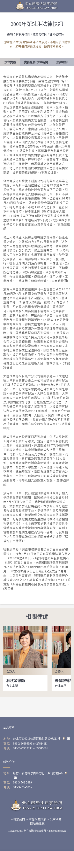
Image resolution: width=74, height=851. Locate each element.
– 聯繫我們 (18, 819)
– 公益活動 (54, 819)
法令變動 (10, 62)
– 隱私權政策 (36, 823)
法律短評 (62, 62)
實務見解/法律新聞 (36, 62)
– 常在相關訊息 (36, 819)
